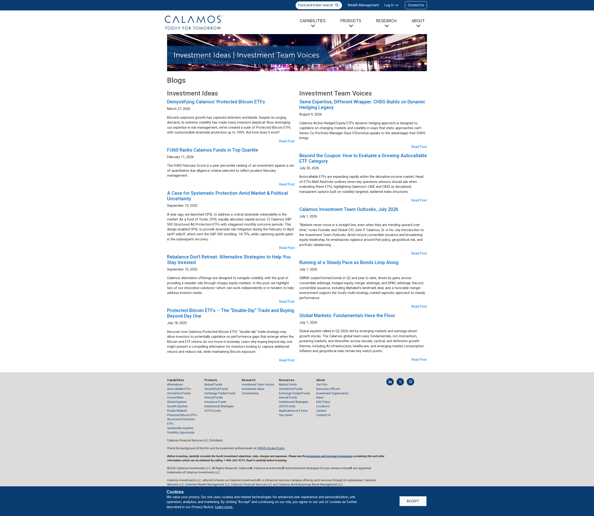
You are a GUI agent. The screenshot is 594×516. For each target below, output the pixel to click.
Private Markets (177, 410)
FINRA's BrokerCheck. (271, 448)
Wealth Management (363, 5)
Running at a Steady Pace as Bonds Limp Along (349, 262)
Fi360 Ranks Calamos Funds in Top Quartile (212, 150)
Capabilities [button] (313, 20)
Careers (321, 410)
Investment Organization (332, 393)
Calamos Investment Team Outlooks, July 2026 (348, 209)
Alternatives (175, 384)
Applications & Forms (293, 410)
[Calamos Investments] (193, 22)
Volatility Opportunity (180, 432)
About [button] (418, 20)
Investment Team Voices (258, 384)
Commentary (250, 393)
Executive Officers (328, 389)
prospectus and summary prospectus (329, 456)
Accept (413, 501)
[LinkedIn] (390, 381)
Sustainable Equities (180, 428)
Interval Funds (213, 397)
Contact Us (416, 5)
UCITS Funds (212, 410)
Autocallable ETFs (179, 389)
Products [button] (350, 20)
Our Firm (321, 384)
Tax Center (286, 415)
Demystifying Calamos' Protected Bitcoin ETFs (216, 102)
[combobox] (319, 5)
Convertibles (175, 397)
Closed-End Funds (179, 393)
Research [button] (386, 20)
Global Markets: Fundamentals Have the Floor (347, 315)
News (320, 397)
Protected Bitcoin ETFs (182, 415)
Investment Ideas (253, 389)
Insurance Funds (215, 402)
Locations (323, 406)
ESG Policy (323, 402)
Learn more (224, 507)
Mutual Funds (213, 384)
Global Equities (177, 402)
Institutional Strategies (219, 406)
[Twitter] (400, 381)
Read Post (287, 141)
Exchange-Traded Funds (220, 393)
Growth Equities (177, 406)
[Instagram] (410, 381)
